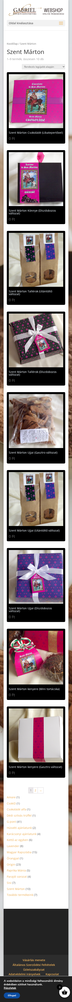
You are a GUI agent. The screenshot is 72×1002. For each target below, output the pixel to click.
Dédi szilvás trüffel (19, 815)
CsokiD (11, 803)
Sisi (9, 883)
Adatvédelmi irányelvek (24, 974)
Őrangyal (13, 858)
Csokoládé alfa (16, 809)
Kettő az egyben (17, 840)
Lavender (13, 846)
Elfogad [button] (12, 995)
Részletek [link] (10, 988)
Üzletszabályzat (34, 969)
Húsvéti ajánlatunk (19, 828)
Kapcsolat (52, 974)
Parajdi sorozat (17, 876)
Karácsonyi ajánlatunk (21, 834)
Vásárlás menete (34, 960)
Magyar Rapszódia (19, 852)
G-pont (11, 821)
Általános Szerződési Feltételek (34, 965)
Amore (11, 797)
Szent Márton (16, 889)
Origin (11, 864)
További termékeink (20, 895)
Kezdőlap (12, 43)
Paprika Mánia (16, 870)
